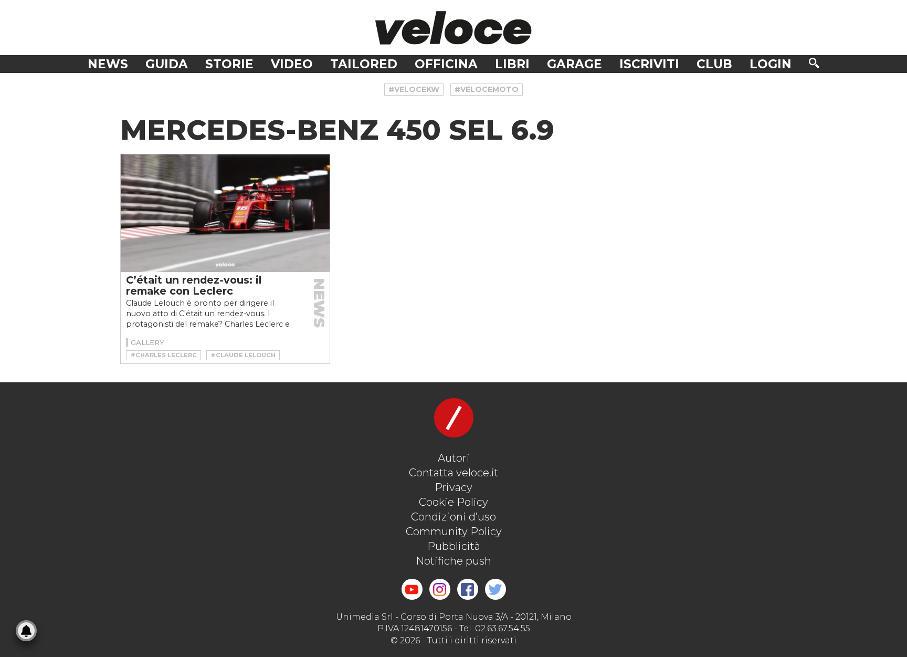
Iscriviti (649, 64)
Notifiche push (453, 561)
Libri (512, 64)
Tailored (363, 64)
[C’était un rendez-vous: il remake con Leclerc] (225, 213)
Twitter (495, 589)
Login (771, 64)
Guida (166, 64)
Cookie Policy (453, 502)
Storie (229, 64)
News (108, 64)
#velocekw (413, 89)
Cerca (814, 63)
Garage (574, 64)
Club (714, 64)
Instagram (439, 589)
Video (292, 64)
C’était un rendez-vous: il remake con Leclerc (194, 285)
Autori (454, 458)
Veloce (453, 28)
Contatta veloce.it (454, 472)
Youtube (412, 589)
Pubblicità (453, 546)
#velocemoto (487, 89)
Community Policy (454, 531)
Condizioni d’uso (453, 516)
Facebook (467, 589)
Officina (446, 64)
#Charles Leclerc (163, 355)
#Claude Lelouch (243, 355)
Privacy (453, 487)
